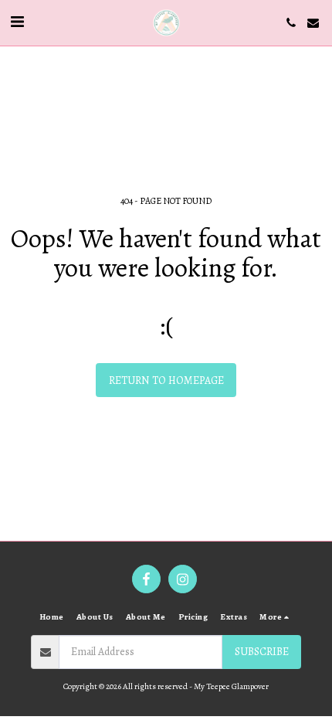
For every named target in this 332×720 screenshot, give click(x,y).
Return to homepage (166, 380)
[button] (17, 22)
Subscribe (262, 651)
